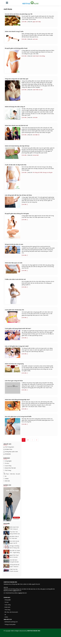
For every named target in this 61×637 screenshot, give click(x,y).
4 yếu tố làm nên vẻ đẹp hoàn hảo (15, 164)
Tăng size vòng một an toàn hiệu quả (16, 78)
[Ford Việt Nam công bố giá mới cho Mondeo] (6, 561)
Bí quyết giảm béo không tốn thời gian (17, 213)
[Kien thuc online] (30, 2)
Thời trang (8, 470)
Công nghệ (8, 461)
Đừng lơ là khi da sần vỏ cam (14, 244)
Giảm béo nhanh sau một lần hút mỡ (16, 125)
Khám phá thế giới (10, 468)
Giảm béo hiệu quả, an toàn (13, 263)
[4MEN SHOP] (11, 504)
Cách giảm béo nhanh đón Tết (14, 310)
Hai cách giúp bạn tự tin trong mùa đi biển (18, 416)
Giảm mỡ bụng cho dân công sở (15, 106)
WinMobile (8, 454)
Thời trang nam (9, 447)
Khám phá (7, 607)
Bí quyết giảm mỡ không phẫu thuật (16, 48)
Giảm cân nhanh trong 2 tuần (14, 31)
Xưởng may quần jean (11, 451)
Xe (5, 476)
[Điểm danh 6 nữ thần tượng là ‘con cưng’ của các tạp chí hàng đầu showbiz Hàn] (6, 530)
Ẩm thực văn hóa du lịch (11, 612)
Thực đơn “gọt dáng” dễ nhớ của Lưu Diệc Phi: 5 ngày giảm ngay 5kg (15, 534)
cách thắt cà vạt (37, 89)
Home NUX (36, 155)
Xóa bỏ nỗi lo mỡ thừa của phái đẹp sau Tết (18, 14)
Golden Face (8, 449)
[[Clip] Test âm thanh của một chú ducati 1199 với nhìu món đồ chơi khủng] (6, 570)
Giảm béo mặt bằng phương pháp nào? (17, 399)
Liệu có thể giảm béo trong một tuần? (17, 346)
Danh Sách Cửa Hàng (39, 56)
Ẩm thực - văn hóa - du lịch (12, 474)
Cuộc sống (8, 465)
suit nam (35, 39)
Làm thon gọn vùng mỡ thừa (14, 380)
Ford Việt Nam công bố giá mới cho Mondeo (14, 562)
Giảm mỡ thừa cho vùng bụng (14, 363)
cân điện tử (36, 134)
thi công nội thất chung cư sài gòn (42, 172)
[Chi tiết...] (25, 21)
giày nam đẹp (37, 21)
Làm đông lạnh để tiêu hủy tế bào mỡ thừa (18, 195)
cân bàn (35, 117)
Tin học (7, 463)
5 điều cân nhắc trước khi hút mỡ (15, 279)
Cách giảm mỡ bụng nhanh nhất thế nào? (18, 328)
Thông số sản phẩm (10, 624)
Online (7, 478)
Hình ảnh (7, 481)
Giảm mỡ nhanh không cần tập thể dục (17, 146)
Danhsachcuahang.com (11, 621)
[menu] (7, 3)
